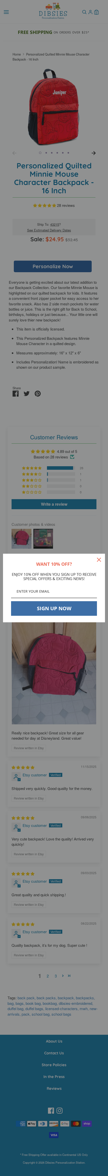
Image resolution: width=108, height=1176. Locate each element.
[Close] (99, 560)
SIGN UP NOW (54, 608)
